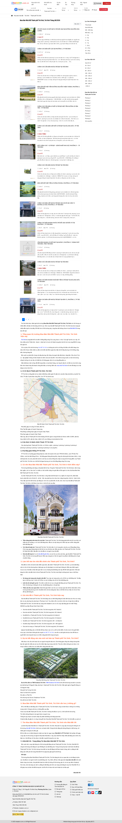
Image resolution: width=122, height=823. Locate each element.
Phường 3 (87, 103)
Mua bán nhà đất (35, 3)
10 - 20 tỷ (87, 48)
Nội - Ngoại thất (83, 3)
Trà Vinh (23, 339)
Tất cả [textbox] (63, 10)
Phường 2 (87, 105)
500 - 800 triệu (89, 30)
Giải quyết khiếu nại (77, 789)
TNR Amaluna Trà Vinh (52, 682)
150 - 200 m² (88, 75)
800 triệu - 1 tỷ (89, 32)
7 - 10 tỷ (87, 45)
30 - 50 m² (88, 65)
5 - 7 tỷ (87, 43)
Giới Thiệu (75, 784)
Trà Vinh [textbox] (49, 8)
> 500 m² (87, 86)
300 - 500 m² (88, 83)
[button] (95, 3)
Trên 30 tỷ (87, 53)
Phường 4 (87, 98)
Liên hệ (58, 794)
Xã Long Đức (88, 121)
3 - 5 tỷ (87, 40)
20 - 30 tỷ (87, 50)
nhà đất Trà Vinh (42, 347)
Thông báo (59, 791)
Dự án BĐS (58, 3)
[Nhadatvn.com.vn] (20, 4)
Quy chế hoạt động (77, 787)
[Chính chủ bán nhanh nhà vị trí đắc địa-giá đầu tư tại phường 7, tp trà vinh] (27, 229)
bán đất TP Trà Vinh (48, 632)
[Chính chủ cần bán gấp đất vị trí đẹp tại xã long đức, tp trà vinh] (27, 132)
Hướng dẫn (58, 781)
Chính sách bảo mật (77, 792)
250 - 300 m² (88, 81)
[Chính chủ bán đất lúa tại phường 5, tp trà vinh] (27, 55)
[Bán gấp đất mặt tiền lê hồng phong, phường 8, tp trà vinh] (27, 190)
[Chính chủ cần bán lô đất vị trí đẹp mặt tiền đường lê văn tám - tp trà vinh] (27, 113)
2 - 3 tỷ (87, 37)
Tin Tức (66, 3)
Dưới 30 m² (88, 63)
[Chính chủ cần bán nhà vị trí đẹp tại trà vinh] (27, 73)
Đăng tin (107, 3)
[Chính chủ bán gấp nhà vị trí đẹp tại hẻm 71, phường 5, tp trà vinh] (27, 306)
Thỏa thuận (88, 25)
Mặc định (77, 24)
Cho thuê (20, 9)
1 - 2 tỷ (87, 35)
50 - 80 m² (88, 68)
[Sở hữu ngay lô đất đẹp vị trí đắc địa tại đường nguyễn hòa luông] (27, 36)
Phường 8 (87, 116)
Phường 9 (87, 118)
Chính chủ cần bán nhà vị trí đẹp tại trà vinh (52, 66)
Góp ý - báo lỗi (76, 794)
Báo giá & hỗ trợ (60, 789)
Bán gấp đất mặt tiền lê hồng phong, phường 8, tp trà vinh (58, 183)
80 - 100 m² (88, 70)
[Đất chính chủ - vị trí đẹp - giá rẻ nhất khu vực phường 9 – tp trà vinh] (27, 152)
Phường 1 (87, 100)
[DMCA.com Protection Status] (18, 815)
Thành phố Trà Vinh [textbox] (49, 11)
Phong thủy (73, 3)
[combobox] (33, 10)
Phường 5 (87, 108)
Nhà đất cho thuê (48, 3)
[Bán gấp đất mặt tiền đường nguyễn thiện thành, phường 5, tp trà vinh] (27, 93)
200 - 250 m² (88, 78)
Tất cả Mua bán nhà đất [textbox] (32, 10)
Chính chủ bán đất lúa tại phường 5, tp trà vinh (54, 48)
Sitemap (58, 796)
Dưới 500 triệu (89, 27)
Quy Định (73, 781)
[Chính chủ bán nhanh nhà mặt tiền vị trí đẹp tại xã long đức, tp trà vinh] (27, 286)
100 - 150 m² (88, 73)
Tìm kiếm (104, 9)
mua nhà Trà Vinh (62, 365)
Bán (16, 9)
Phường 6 (87, 110)
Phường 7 (87, 113)
